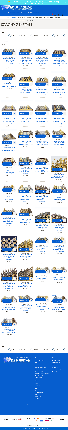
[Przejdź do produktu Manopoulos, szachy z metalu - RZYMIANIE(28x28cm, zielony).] (59, 79)
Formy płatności (39, 371)
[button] (65, 6)
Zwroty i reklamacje (39, 360)
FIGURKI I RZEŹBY (21, 20)
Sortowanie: (4, 41)
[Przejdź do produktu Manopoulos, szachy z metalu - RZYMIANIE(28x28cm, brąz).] (9, 137)
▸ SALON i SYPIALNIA (13, 20)
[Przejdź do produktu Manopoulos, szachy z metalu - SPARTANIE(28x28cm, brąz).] (25, 273)
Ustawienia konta (56, 362)
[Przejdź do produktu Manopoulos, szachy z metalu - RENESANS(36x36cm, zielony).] (25, 189)
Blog (36, 394)
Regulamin (37, 362)
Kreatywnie (37, 385)
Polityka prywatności (56, 370)
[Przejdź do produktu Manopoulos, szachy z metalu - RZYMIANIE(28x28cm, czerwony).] (9, 108)
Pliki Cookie (54, 371)
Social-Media (38, 396)
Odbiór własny (38, 377)
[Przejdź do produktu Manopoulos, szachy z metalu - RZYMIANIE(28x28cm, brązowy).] (42, 108)
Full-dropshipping (39, 392)
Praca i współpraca (39, 390)
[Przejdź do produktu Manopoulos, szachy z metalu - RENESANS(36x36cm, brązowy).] (59, 188)
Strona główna (4, 20)
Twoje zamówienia (56, 360)
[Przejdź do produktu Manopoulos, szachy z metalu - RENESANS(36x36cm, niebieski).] (9, 211)
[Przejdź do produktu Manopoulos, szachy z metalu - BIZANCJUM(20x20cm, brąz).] (42, 161)
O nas (36, 383)
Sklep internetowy (32, 425)
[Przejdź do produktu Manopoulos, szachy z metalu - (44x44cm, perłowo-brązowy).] (25, 212)
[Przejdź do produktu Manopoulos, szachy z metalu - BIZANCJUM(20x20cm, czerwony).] (9, 161)
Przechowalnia (55, 364)
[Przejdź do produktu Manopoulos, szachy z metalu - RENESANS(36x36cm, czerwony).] (42, 189)
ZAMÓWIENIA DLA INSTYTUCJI (42, 387)
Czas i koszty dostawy (40, 370)
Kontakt (37, 398)
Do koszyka (6, 53)
